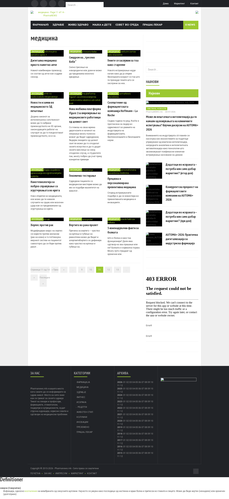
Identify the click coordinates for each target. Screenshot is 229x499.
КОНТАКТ (92, 473)
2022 (119, 408)
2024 (119, 395)
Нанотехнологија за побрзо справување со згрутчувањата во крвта (45, 186)
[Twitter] (43, 3)
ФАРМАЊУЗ (41, 24)
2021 (119, 414)
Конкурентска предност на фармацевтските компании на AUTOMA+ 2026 (182, 193)
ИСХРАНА (81, 402)
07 (143, 382)
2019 (119, 427)
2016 (119, 446)
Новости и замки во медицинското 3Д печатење (42, 107)
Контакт (194, 3)
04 (133, 382)
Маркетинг (179, 3)
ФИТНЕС (81, 397)
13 (117, 269)
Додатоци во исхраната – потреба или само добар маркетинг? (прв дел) (181, 216)
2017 (119, 440)
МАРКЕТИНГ (77, 473)
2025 (119, 388)
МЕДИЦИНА (75, 52)
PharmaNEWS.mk (154, 112)
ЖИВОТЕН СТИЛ (85, 412)
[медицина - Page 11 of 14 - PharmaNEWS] (50, 14)
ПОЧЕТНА (35, 473)
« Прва (55, 269)
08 (146, 388)
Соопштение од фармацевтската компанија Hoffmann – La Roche (123, 109)
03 (130, 382)
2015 (119, 453)
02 (127, 382)
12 (108, 269)
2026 (119, 382)
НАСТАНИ (151, 109)
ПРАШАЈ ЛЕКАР (152, 24)
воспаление (31, 491)
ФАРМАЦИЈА (37, 52)
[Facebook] (34, 3)
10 (90, 269)
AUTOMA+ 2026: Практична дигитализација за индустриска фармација (182, 239)
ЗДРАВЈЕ (58, 24)
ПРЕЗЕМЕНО (83, 427)
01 (124, 382)
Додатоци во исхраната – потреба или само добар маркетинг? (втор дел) (181, 169)
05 (136, 382)
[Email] (52, 3)
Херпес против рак (42, 225)
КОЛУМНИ (82, 417)
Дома (166, 3)
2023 (119, 401)
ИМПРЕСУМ (61, 473)
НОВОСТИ (113, 94)
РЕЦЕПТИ (82, 407)
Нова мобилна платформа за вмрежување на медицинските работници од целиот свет (85, 115)
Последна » (43, 280)
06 (139, 382)
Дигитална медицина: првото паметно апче (44, 62)
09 (149, 388)
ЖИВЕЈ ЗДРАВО (78, 24)
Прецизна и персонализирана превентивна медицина (122, 183)
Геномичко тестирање (82, 176)
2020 (119, 421)
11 (118, 392)
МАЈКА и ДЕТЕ (101, 24)
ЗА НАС (48, 473)
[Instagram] (61, 3)
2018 (119, 433)
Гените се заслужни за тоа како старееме (123, 62)
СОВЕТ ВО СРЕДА (127, 24)
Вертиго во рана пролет (83, 225)
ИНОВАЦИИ (37, 94)
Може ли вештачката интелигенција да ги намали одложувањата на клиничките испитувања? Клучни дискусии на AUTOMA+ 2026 (172, 123)
